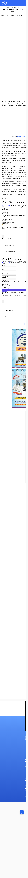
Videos (26, 787)
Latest (2, 15)
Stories (26, 788)
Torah (16, 15)
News (7, 15)
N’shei (20, 15)
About (26, 761)
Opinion (12, 15)
